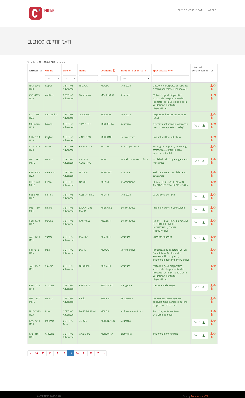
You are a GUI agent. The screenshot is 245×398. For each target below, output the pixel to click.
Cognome (106, 70)
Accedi (213, 10)
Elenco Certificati (190, 10)
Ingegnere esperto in (133, 70)
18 (63, 353)
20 (77, 353)
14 (36, 353)
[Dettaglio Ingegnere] (211, 85)
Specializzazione (163, 70)
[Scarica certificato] (215, 85)
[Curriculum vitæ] (211, 88)
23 (97, 353)
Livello (67, 70)
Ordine (49, 70)
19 (70, 353)
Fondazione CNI (199, 396)
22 (91, 353)
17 (57, 353)
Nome (82, 70)
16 (50, 353)
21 (84, 353)
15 (43, 353)
